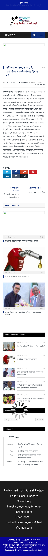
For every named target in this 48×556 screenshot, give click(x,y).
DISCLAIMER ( (15, 545)
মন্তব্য (23, 334)
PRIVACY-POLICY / (20, 542)
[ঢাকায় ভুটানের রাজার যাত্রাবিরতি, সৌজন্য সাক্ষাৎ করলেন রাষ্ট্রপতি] (24, 296)
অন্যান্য (37, 85)
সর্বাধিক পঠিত (14, 334)
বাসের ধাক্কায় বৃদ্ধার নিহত (37, 192)
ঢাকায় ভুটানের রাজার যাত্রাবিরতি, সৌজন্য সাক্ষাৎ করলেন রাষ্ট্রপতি (30, 373)
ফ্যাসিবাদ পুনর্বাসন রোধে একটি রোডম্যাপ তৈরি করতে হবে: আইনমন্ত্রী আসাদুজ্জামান (29, 386)
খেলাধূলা (42, 85)
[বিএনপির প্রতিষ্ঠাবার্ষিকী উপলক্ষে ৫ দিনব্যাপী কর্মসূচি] (24, 224)
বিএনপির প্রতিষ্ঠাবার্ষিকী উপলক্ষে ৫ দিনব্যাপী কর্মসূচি (21, 241)
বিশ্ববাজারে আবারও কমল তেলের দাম (23, 5)
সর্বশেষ (7, 334)
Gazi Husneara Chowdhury (17, 83)
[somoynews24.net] (24, 21)
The (28, 550)
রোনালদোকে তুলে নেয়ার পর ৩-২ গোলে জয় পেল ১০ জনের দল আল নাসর (30, 399)
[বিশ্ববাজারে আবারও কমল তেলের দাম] (24, 260)
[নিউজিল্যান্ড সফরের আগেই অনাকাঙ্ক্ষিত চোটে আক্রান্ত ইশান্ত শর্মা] (24, 54)
